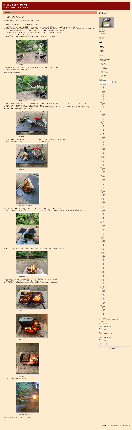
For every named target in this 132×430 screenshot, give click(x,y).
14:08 (10, 417)
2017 (101, 175)
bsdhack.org (102, 31)
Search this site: (102, 80)
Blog (102, 61)
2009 (101, 287)
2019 (101, 156)
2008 (101, 305)
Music (102, 74)
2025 (101, 90)
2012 (101, 237)
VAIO (102, 76)
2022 (101, 122)
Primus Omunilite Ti (14, 32)
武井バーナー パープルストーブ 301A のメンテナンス (111, 319)
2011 (101, 252)
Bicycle (102, 60)
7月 (102, 152)
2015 (101, 201)
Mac (102, 71)
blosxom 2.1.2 (114, 348)
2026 (101, 86)
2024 (101, 102)
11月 (102, 92)
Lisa (102, 70)
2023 (101, 111)
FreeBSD (103, 68)
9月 (102, 125)
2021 (101, 134)
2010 (101, 270)
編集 (31, 417)
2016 (101, 190)
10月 (102, 94)
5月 (102, 96)
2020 (101, 146)
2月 (102, 100)
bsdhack (101, 35)
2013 (101, 222)
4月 (102, 98)
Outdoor (15, 417)
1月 (102, 88)
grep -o (100, 324)
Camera (102, 64)
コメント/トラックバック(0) (23, 417)
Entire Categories (104, 59)
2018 (101, 167)
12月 (102, 91)
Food (102, 67)
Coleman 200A (48, 32)
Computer (103, 65)
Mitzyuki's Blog (15, 4)
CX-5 (102, 63)
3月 (102, 99)
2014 (101, 209)
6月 (102, 95)
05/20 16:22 (108, 321)
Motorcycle (103, 72)
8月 (102, 87)
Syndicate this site (103, 344)
